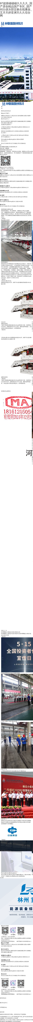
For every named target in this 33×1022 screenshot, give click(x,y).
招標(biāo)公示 (26, 127)
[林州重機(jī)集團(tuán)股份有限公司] (12, 21)
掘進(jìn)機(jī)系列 (8, 123)
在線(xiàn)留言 (19, 201)
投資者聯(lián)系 (10, 131)
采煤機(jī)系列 (28, 181)
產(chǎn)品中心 (5, 119)
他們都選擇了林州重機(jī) (7, 823)
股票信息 (3, 131)
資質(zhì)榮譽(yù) (27, 175)
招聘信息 (26, 135)
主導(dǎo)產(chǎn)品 (6, 281)
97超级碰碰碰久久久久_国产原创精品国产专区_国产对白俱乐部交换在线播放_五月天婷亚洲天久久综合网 (16, 9)
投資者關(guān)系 (5, 128)
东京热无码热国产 (16, 1021)
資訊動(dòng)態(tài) (6, 124)
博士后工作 (4, 141)
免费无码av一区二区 (5, 1019)
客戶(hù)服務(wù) (5, 137)
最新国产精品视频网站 (6, 1021)
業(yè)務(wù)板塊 (5, 220)
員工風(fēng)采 (20, 135)
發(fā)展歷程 (21, 115)
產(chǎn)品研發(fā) (5, 121)
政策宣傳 (26, 131)
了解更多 (3, 218)
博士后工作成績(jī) (13, 143)
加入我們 (3, 132)
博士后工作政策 (5, 143)
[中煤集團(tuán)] (16, 831)
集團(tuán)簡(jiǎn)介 (6, 115)
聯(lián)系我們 (20, 139)
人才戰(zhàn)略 (5, 135)
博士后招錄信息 (22, 143)
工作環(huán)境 (12, 135)
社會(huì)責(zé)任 (7, 117)
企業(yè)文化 (14, 115)
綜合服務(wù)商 (7, 209)
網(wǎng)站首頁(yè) (6, 111)
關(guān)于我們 (5, 113)
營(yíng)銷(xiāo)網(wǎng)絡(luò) (9, 139)
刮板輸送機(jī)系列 (21, 121)
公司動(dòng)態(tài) (6, 127)
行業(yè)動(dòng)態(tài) (16, 127)
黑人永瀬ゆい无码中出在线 (16, 1019)
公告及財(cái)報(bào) (19, 131)
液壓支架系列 (14, 121)
